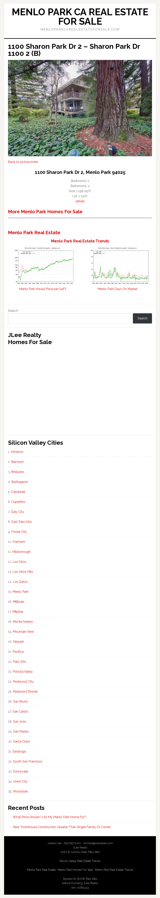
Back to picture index (23, 162)
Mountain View (23, 631)
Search (13, 311)
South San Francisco (27, 761)
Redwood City (23, 681)
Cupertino (18, 502)
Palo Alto (19, 661)
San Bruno (20, 701)
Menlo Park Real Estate (34, 232)
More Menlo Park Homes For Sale (45, 211)
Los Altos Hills (22, 572)
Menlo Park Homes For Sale (75, 869)
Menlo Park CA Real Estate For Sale (80, 16)
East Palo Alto (21, 522)
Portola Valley (23, 671)
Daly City (17, 512)
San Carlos (20, 711)
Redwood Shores (25, 691)
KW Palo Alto (88, 878)
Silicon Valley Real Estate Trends (80, 861)
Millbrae (18, 601)
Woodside (20, 791)
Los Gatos (20, 582)
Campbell (18, 492)
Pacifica (18, 651)
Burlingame (19, 482)
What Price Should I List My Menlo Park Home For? (49, 817)
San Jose (19, 721)
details (80, 201)
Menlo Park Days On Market (118, 289)
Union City (20, 781)
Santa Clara (21, 741)
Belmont (17, 462)
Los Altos (19, 562)
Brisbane (17, 472)
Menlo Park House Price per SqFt (42, 289)
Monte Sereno (23, 621)
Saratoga (19, 751)
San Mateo (21, 731)
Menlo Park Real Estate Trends (80, 241)
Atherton (17, 452)
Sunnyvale (20, 771)
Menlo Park (20, 592)
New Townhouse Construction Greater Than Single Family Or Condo (62, 827)
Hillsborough (21, 552)
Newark (18, 641)
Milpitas (17, 611)
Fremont (19, 542)
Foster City (19, 532)
